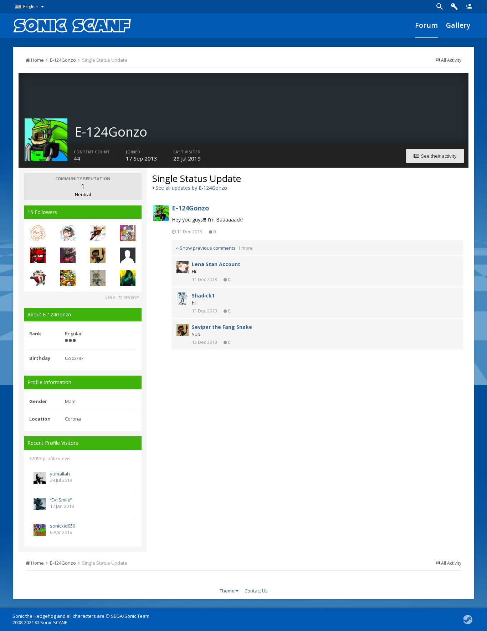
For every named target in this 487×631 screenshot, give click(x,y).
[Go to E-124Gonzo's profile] (161, 213)
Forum (426, 25)
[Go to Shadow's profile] (68, 233)
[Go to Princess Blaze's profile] (127, 233)
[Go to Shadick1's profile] (182, 298)
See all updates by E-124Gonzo (190, 187)
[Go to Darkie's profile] (68, 255)
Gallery (458, 25)
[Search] (439, 6)
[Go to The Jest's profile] (38, 278)
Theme (228, 590)
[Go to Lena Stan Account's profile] (182, 267)
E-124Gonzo (190, 208)
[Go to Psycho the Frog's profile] (68, 278)
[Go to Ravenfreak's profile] (127, 255)
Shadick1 (203, 295)
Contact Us (256, 590)
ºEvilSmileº (61, 500)
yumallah (60, 473)
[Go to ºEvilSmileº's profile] (40, 504)
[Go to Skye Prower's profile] (98, 278)
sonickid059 (62, 526)
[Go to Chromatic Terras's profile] (127, 278)
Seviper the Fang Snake (222, 327)
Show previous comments (216, 248)
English (31, 6)
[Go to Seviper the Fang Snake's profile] (98, 255)
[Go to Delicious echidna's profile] (38, 233)
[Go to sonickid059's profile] (40, 530)
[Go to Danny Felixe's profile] (98, 233)
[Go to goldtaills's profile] (38, 255)
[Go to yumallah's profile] (40, 478)
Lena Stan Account (216, 264)
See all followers (121, 297)
